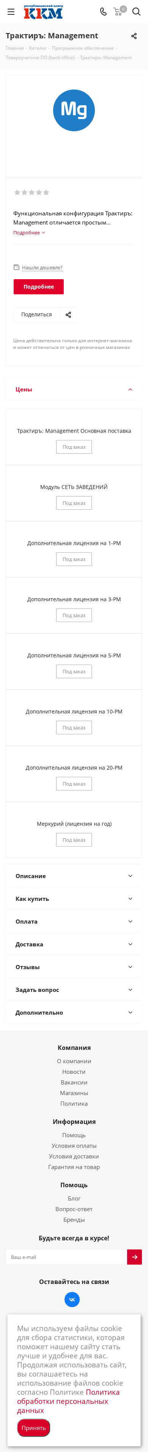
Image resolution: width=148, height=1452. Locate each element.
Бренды (74, 1219)
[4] (39, 193)
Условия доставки (74, 1156)
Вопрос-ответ (74, 1209)
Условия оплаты (74, 1145)
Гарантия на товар (74, 1167)
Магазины (74, 1093)
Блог (74, 1198)
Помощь (74, 1135)
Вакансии (74, 1082)
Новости (74, 1071)
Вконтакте (72, 1299)
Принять (34, 1428)
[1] (17, 193)
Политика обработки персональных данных (68, 1401)
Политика (74, 1103)
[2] (24, 193)
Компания (74, 1047)
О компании (74, 1061)
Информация (74, 1121)
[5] (46, 193)
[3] (32, 193)
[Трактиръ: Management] (74, 123)
